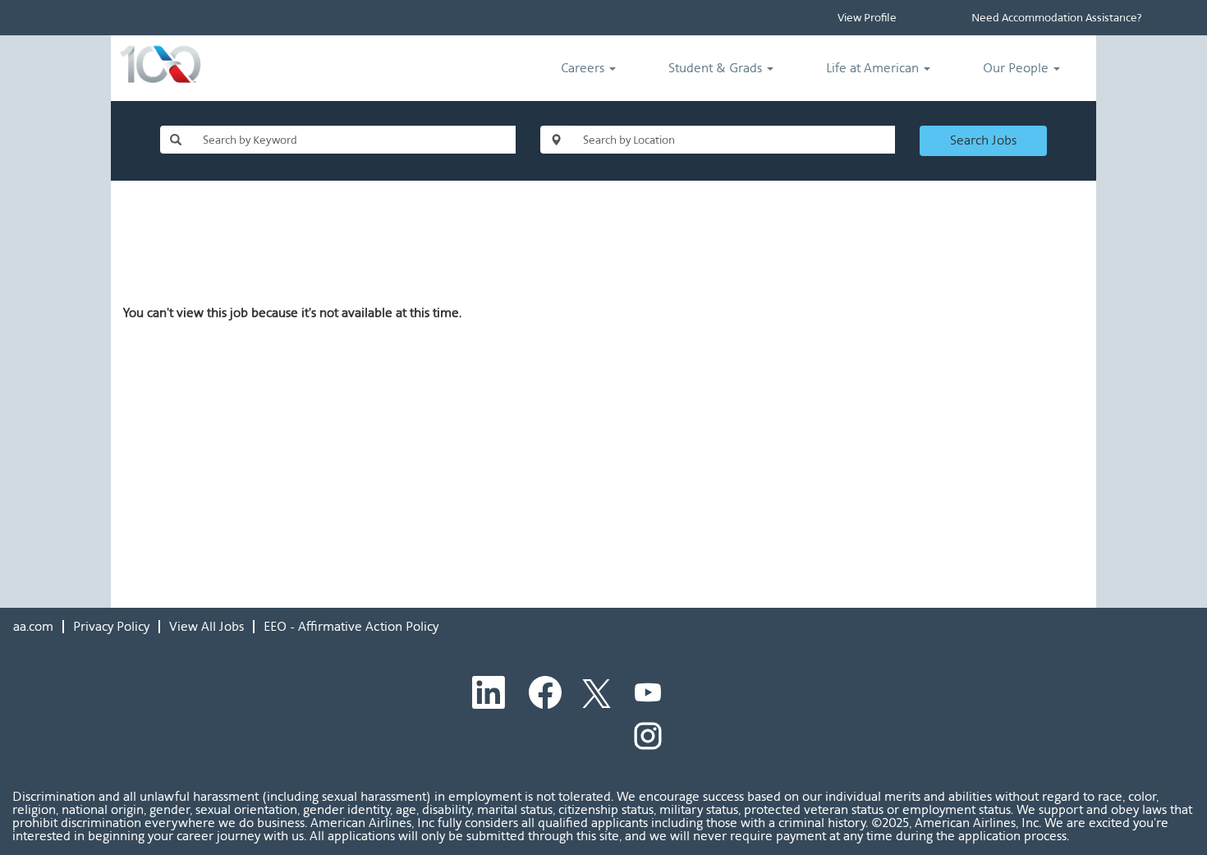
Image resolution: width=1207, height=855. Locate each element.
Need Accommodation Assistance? (1056, 18)
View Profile (867, 18)
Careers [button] (584, 68)
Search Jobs (983, 140)
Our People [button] (1017, 68)
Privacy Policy (111, 626)
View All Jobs (206, 626)
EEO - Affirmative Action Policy (351, 626)
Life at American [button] (874, 68)
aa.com (33, 626)
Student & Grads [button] (716, 68)
